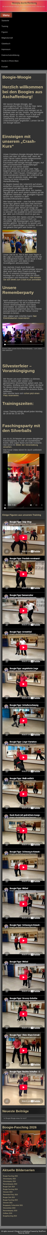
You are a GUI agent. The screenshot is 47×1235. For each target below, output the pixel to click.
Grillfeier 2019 (7, 1213)
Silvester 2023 (7, 1192)
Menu (6, 15)
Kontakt (4, 67)
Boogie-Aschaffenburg (23, 4)
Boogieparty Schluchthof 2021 (13, 1205)
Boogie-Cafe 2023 (9, 1197)
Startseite (5, 21)
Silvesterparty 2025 (9, 1179)
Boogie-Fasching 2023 (10, 1200)
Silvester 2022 (7, 1203)
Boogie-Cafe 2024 (9, 1187)
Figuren (4, 32)
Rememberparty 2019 (10, 1210)
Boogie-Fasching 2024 (10, 1189)
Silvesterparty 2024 (9, 1181)
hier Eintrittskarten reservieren (20, 317)
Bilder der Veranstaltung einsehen (20, 446)
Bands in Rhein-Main (10, 61)
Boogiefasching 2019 (10, 1216)
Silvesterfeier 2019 (9, 1208)
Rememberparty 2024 (10, 1184)
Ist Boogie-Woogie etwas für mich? (15, 1118)
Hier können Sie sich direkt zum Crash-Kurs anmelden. (22, 278)
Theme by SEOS (23, 1233)
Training (4, 26)
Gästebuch (5, 44)
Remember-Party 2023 (10, 1194)
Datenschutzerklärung (10, 55)
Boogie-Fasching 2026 (10, 1176)
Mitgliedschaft (7, 38)
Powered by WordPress (38, 1231)
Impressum (5, 49)
